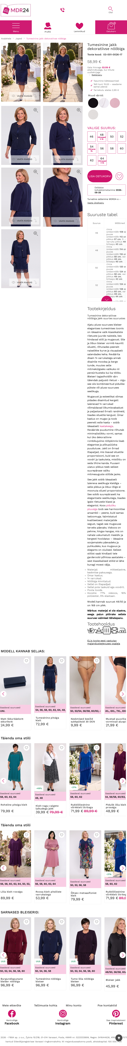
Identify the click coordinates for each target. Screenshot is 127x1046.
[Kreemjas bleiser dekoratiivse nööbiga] (104, 103)
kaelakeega (106, 426)
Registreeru (97, 75)
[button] (3, 694)
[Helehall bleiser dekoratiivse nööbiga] (93, 114)
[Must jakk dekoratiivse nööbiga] (93, 103)
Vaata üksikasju (95, 203)
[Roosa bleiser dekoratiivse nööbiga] (115, 103)
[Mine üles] (118, 1037)
